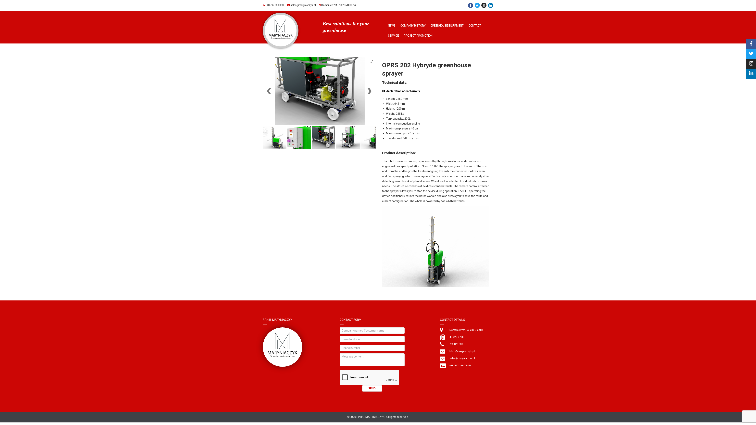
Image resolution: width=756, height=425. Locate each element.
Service (393, 35)
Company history (413, 25)
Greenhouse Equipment (447, 25)
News (392, 25)
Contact (475, 25)
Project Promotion (418, 35)
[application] (435, 246)
